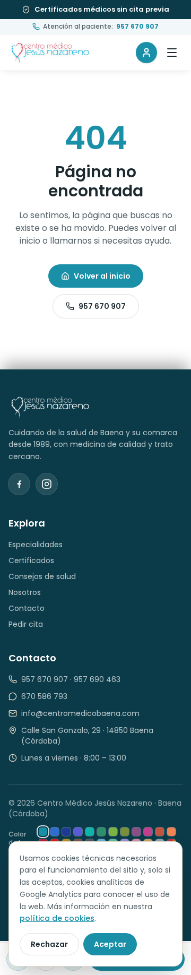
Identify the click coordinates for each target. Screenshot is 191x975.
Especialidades (35, 544)
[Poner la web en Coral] (159, 831)
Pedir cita (25, 624)
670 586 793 (44, 696)
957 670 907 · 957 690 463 (70, 679)
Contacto (26, 608)
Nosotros (24, 592)
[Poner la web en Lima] (113, 831)
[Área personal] (146, 52)
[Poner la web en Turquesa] (89, 831)
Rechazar (49, 944)
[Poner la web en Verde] (101, 831)
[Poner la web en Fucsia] (148, 831)
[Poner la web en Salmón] (171, 831)
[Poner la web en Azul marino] (66, 831)
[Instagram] (46, 484)
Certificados (31, 560)
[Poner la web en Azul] (54, 831)
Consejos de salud (42, 576)
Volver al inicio (102, 276)
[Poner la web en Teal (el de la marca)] (43, 831)
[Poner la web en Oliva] (124, 831)
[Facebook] (19, 484)
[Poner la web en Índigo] (78, 831)
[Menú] (172, 52)
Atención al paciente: (101, 26)
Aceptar (110, 944)
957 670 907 (102, 306)
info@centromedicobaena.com (80, 713)
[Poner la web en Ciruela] (136, 831)
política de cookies (57, 918)
